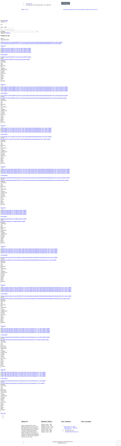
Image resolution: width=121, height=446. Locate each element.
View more (3, 45)
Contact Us (95, 9)
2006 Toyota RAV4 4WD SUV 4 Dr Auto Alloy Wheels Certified (15, 59)
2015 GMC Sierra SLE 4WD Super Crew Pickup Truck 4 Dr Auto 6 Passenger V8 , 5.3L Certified (22, 383)
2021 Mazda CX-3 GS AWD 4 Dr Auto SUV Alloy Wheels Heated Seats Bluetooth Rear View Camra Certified (25, 139)
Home (64, 9)
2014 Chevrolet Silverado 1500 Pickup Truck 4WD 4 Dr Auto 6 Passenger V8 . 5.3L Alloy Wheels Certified (25, 339)
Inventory (68, 9)
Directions (89, 9)
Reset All (6, 20)
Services (73, 9)
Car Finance (79, 9)
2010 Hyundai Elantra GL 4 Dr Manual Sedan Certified (13, 221)
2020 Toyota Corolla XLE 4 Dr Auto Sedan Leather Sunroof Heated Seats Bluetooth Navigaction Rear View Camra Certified (28, 260)
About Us (84, 9)
